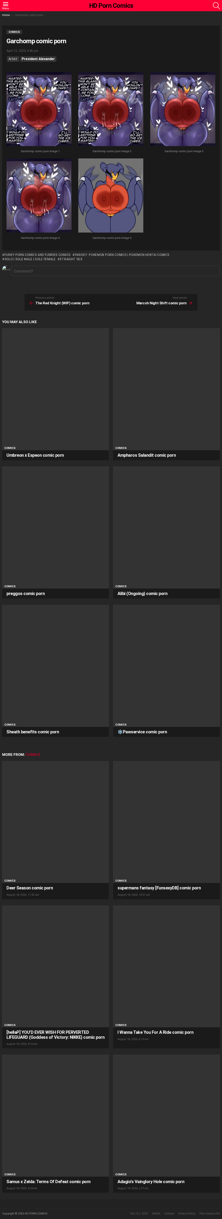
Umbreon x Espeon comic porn (35, 455)
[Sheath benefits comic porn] (55, 666)
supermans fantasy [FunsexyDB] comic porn (159, 887)
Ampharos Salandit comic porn (147, 455)
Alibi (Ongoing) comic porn (142, 593)
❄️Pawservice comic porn (142, 731)
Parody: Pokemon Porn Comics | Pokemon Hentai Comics (122, 255)
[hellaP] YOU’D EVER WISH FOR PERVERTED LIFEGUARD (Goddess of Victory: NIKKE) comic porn (55, 1035)
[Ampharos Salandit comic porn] (166, 389)
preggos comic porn (26, 593)
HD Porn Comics (111, 5)
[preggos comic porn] (55, 527)
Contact (169, 1213)
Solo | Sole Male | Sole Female (30, 259)
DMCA (156, 1213)
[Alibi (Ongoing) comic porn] (166, 527)
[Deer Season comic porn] (55, 822)
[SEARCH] (216, 5)
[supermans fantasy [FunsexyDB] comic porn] (166, 822)
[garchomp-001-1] (39, 109)
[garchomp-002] (110, 109)
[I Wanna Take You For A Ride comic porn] (166, 966)
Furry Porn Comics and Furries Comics (38, 255)
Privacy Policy (186, 1213)
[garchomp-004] (39, 196)
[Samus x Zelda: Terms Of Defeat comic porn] (55, 1116)
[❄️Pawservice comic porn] (166, 666)
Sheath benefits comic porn (33, 731)
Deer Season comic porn (30, 887)
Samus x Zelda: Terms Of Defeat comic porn (49, 1181)
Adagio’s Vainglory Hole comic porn (151, 1181)
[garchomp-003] (182, 109)
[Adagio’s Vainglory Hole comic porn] (166, 1116)
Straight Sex (71, 259)
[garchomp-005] (110, 196)
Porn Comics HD (209, 1213)
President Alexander (38, 59)
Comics (10, 448)
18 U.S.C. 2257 (139, 1213)
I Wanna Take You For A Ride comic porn (155, 1032)
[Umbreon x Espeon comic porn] (55, 389)
